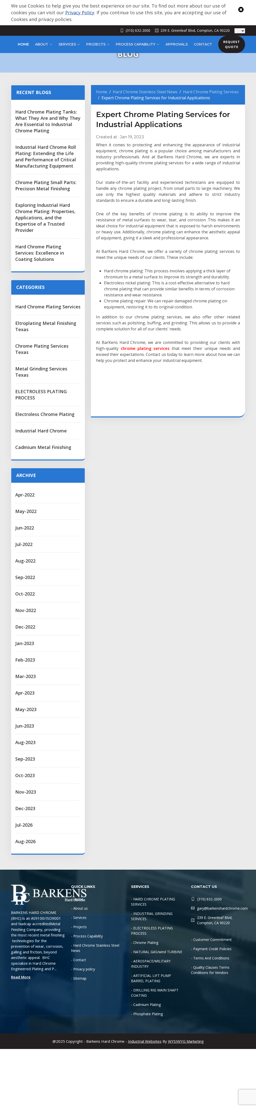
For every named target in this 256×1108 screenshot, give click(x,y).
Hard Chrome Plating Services (47, 307)
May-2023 (25, 709)
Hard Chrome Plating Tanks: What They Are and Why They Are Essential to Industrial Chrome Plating (47, 121)
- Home (77, 899)
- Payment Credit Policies (211, 948)
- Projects (79, 926)
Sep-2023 (25, 759)
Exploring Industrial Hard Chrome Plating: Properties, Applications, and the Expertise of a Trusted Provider (45, 217)
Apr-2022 (24, 495)
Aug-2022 (25, 561)
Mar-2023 (25, 676)
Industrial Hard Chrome (41, 431)
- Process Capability (87, 936)
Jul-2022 (23, 544)
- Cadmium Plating (146, 1004)
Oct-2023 (25, 775)
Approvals (177, 44)
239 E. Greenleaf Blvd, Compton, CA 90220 (195, 30)
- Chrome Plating (144, 942)
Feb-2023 (25, 660)
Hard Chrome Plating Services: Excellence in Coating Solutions (39, 253)
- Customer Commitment (211, 939)
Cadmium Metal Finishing (43, 447)
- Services (78, 917)
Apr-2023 (24, 693)
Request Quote (231, 44)
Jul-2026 (23, 825)
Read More (20, 976)
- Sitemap (78, 978)
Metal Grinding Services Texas (41, 372)
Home (23, 44)
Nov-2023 (25, 792)
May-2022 (25, 511)
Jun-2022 (24, 528)
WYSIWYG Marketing (186, 1041)
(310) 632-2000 (138, 30)
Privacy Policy (79, 13)
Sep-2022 (25, 577)
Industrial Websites (145, 1041)
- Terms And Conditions (210, 958)
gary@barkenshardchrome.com (222, 908)
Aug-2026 (25, 841)
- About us (79, 908)
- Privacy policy (83, 969)
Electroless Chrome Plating (44, 414)
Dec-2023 (25, 808)
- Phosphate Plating (147, 1013)
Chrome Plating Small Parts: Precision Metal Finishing (45, 185)
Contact (203, 44)
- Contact (78, 959)
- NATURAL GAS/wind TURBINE (156, 951)
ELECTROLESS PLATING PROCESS (41, 394)
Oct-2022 (25, 594)
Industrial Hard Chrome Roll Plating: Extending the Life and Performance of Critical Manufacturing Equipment (45, 156)
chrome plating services (145, 348)
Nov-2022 (25, 610)
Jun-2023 (24, 726)
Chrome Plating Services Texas (41, 349)
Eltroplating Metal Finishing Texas (45, 326)
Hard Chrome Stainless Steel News (145, 92)
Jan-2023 (24, 643)
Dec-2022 (25, 627)
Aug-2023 (25, 742)
